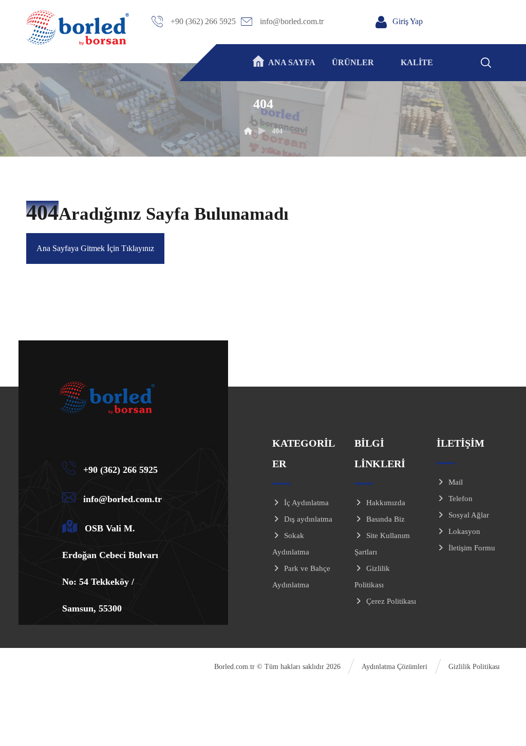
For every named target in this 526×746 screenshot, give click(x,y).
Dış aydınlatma (308, 519)
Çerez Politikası (391, 601)
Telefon (460, 498)
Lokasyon (464, 531)
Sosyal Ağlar (468, 515)
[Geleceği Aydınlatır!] (77, 27)
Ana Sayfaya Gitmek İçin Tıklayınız (95, 248)
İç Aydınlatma (306, 503)
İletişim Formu (471, 548)
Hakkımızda (385, 503)
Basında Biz (385, 519)
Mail (455, 482)
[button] (499, 61)
